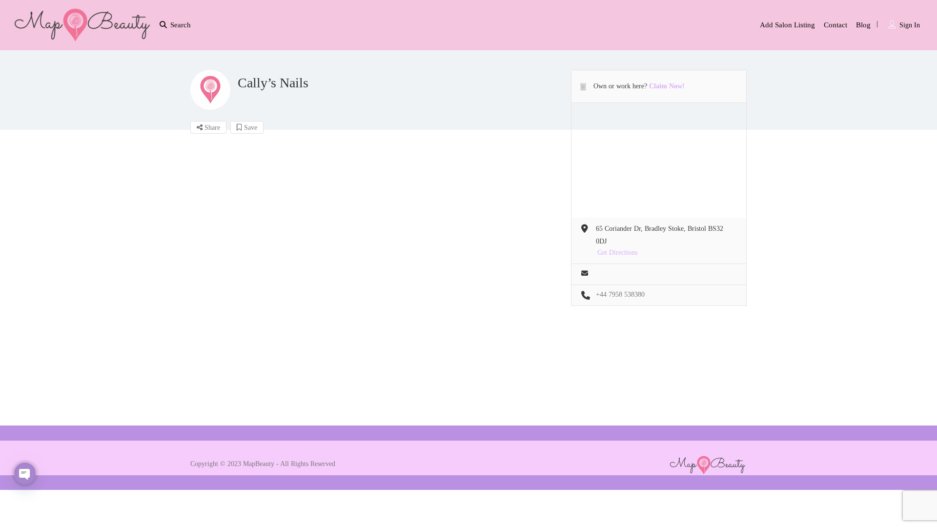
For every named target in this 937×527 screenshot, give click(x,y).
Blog (863, 25)
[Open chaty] (25, 473)
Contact (835, 25)
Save (249, 127)
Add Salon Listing (787, 25)
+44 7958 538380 (620, 294)
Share (211, 127)
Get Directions (617, 252)
